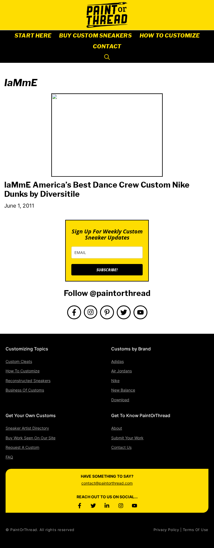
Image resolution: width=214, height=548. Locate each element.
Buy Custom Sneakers (95, 35)
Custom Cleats (19, 361)
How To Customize (170, 35)
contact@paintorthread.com (107, 483)
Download (120, 399)
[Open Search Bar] (107, 57)
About (116, 428)
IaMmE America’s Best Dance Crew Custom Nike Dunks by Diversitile (96, 189)
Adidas (117, 361)
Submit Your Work (127, 437)
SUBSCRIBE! (107, 269)
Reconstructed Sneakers (28, 380)
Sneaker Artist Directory (27, 428)
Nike (115, 380)
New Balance (123, 390)
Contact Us (121, 447)
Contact (107, 46)
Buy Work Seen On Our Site (30, 437)
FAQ (9, 457)
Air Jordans (121, 370)
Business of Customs (25, 390)
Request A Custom (22, 447)
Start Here (32, 35)
